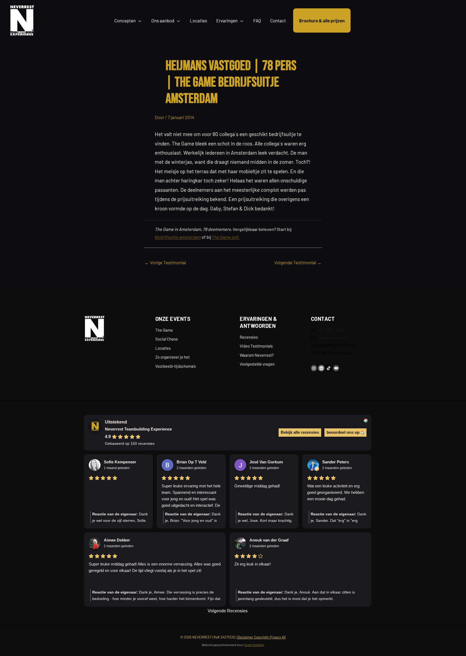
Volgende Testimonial (297, 262)
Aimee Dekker (117, 540)
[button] (139, 20)
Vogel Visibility (254, 645)
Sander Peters (335, 462)
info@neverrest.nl (333, 337)
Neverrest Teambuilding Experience (138, 429)
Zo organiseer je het (172, 357)
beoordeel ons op (343, 432)
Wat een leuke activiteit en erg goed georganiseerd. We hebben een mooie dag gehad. (335, 492)
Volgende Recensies (228, 611)
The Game (164, 330)
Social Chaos (166, 338)
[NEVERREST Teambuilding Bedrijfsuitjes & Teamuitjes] (22, 19)
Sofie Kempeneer (120, 462)
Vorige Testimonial (165, 262)
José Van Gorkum (266, 462)
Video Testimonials (256, 345)
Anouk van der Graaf (269, 540)
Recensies (249, 337)
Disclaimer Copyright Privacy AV (261, 637)
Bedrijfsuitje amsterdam (178, 237)
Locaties (163, 348)
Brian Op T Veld (191, 462)
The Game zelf (225, 237)
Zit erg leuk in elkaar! (252, 564)
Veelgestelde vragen (257, 364)
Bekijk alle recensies (300, 432)
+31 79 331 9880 (330, 329)
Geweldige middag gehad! (257, 486)
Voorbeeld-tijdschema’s (175, 366)
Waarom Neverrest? (257, 355)
